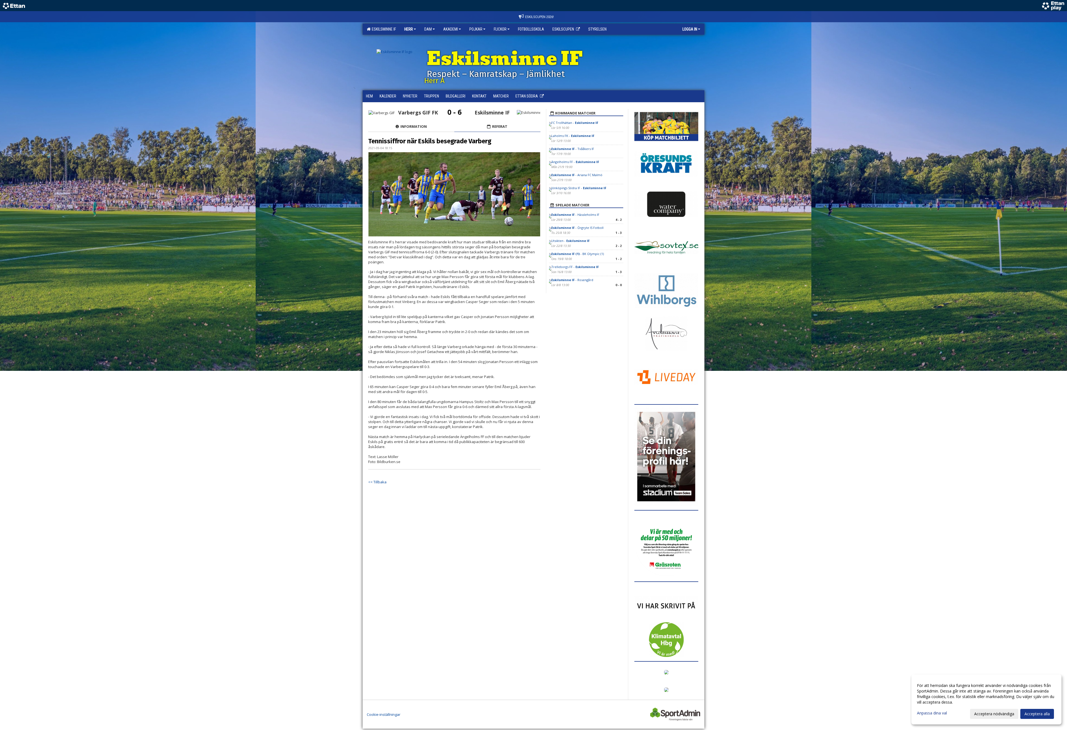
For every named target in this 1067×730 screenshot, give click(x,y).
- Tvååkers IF (572, 149)
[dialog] (986, 699)
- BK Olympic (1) (577, 254)
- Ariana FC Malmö (576, 175)
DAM (428, 29)
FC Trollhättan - (574, 123)
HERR (408, 29)
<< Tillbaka (377, 481)
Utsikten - (570, 241)
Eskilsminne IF (383, 29)
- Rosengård (572, 280)
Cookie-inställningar (383, 714)
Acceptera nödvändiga (994, 713)
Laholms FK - (572, 136)
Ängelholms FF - (575, 162)
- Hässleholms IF (575, 214)
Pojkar (475, 29)
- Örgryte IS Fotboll (577, 228)
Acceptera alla (1037, 713)
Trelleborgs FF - (575, 267)
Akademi (450, 29)
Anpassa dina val (932, 713)
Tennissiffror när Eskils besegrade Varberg (429, 141)
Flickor (500, 29)
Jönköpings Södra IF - (578, 188)
